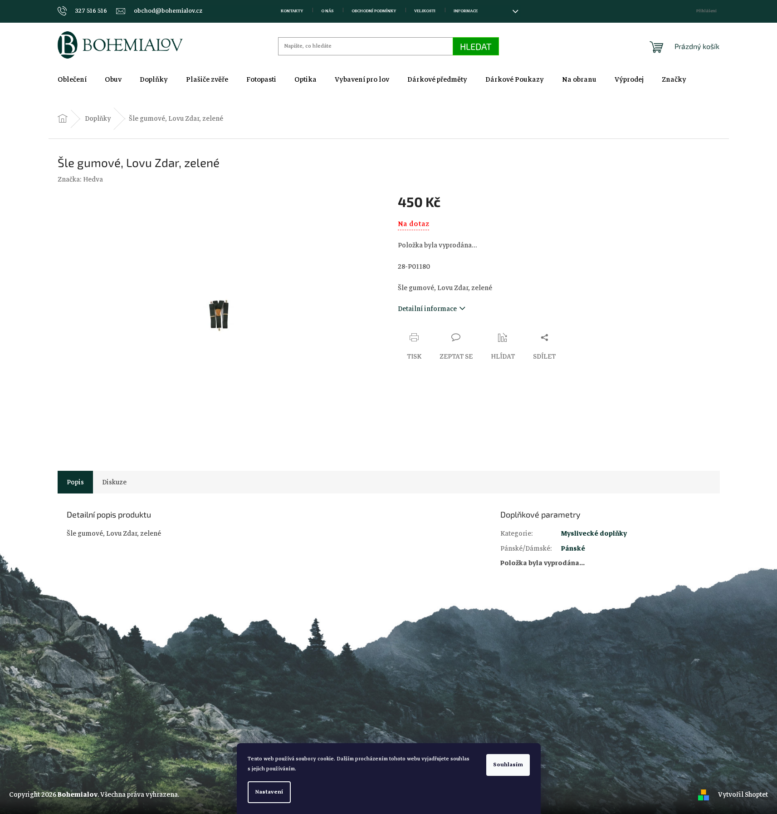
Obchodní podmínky (374, 11)
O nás (327, 11)
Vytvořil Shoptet (743, 794)
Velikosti (424, 11)
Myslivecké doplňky (594, 533)
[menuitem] (72, 79)
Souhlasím (508, 764)
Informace (466, 11)
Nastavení (269, 792)
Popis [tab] (75, 482)
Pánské (573, 548)
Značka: (80, 179)
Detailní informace (427, 308)
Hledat (476, 46)
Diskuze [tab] (114, 482)
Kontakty (292, 11)
